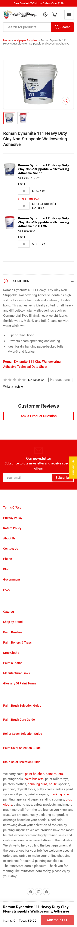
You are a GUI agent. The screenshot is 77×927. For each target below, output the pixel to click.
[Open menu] (69, 14)
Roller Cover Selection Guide (22, 733)
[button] (14, 380)
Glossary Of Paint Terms (19, 683)
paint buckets (34, 779)
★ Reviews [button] (73, 467)
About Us (9, 538)
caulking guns (37, 784)
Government (11, 579)
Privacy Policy (12, 518)
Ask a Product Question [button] (39, 416)
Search (65, 27)
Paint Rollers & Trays (17, 642)
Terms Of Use (12, 507)
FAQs (6, 589)
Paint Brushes (12, 632)
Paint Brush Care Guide (19, 719)
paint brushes (34, 774)
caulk (53, 784)
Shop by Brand (13, 622)
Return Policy (12, 528)
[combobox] (38, 27)
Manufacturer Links (16, 673)
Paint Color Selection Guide (22, 748)
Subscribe (63, 478)
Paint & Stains (12, 663)
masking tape (59, 794)
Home (6, 40)
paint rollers (54, 774)
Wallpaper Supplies (25, 40)
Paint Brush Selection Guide (22, 705)
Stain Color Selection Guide (21, 762)
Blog (6, 569)
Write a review (13, 386)
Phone (7, 559)
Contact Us (10, 548)
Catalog (8, 611)
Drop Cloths (11, 652)
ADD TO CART (57, 920)
